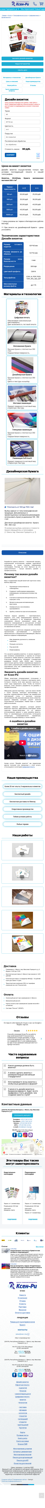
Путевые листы (22, 1435)
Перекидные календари (30, 1173)
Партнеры (22, 1307)
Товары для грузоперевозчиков (22, 1322)
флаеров (23, 1410)
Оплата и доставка (22, 1313)
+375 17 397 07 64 (26, 1119)
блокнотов (23, 1403)
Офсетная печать (22, 1385)
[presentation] (41, 1038)
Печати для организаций (22, 1457)
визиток (23, 1400)
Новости (22, 1295)
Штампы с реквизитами (22, 1452)
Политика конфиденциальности (12, 1481)
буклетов (23, 1428)
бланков (23, 1391)
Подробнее (12, 1219)
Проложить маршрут (22, 1115)
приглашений (23, 1425)
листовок (23, 1407)
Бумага (22, 1325)
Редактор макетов (22, 64)
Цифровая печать (28, 767)
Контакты (22, 1330)
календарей (23, 1419)
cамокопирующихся (23, 1394)
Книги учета (22, 1438)
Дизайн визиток (22, 1382)
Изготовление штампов (22, 1449)
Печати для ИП (22, 1460)
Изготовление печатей (22, 1454)
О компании (22, 1298)
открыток (23, 1422)
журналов (23, 1388)
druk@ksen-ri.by (24, 1127)
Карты (22, 1432)
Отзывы (22, 1301)
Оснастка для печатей (22, 1463)
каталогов (23, 1413)
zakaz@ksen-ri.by (21, 1334)
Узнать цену (22, 70)
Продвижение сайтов (19, 1479)
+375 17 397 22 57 (26, 1121)
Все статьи (39, 1246)
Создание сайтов (7, 1479)
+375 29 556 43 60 (24, 1125)
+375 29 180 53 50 (25, 1123)
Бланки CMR (22, 1444)
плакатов (23, 1416)
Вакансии (22, 1310)
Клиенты (22, 1304)
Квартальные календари (9, 1173)
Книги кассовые (22, 1441)
